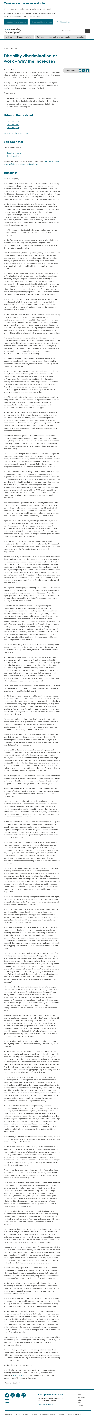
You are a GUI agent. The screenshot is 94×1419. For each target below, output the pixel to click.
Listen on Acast (13, 121)
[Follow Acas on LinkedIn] (18, 1395)
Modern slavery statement (48, 1414)
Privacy (34, 1414)
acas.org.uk (17, 1375)
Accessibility (8, 1414)
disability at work (14, 153)
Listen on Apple (13, 125)
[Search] (87, 31)
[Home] (12, 29)
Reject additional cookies (41, 22)
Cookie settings (63, 22)
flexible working (13, 156)
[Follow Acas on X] (12, 1395)
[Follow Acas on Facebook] (7, 1395)
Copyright (26, 1414)
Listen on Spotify (13, 128)
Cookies (18, 1414)
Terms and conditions (74, 1414)
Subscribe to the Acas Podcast (16, 133)
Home (6, 48)
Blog (79, 1394)
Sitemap (61, 1414)
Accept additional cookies (15, 22)
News (80, 1403)
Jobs (79, 1400)
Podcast (14, 48)
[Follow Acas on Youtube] (7, 1401)
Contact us (81, 1397)
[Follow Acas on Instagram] (23, 1395)
